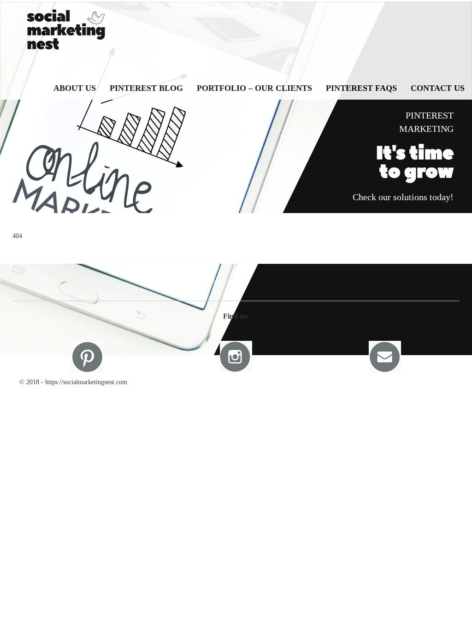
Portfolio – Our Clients (254, 88)
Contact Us (438, 88)
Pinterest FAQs (361, 88)
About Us (74, 88)
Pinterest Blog (146, 88)
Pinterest (87, 357)
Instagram (236, 357)
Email (385, 357)
